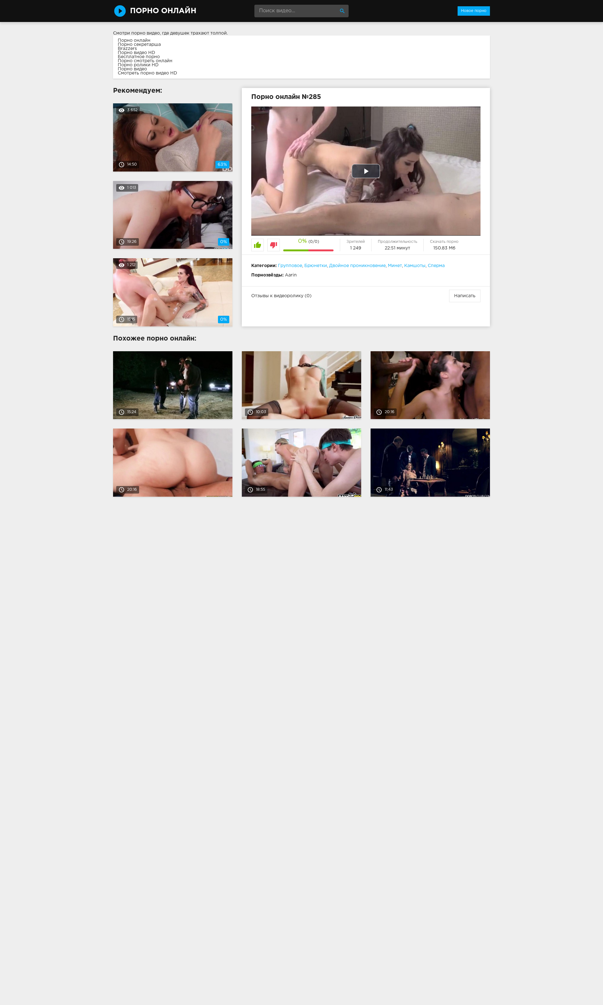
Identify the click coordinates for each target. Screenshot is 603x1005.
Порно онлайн (134, 40)
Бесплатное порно (139, 57)
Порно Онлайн (163, 11)
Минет (395, 266)
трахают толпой (209, 33)
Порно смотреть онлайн (145, 61)
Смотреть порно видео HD (147, 73)
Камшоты (415, 266)
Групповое (290, 266)
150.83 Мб (444, 248)
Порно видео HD (136, 53)
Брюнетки (315, 266)
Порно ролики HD (138, 65)
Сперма (436, 266)
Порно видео (132, 69)
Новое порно (473, 11)
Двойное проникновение (357, 266)
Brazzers (127, 49)
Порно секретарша (139, 44)
